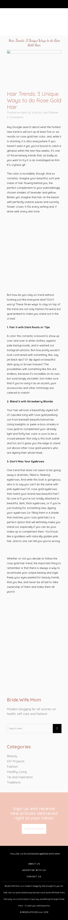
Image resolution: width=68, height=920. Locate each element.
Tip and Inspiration (20, 777)
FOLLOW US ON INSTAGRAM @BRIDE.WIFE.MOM (35, 854)
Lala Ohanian (50, 112)
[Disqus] (34, 644)
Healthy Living (17, 772)
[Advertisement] (34, 253)
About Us (34, 864)
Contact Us (34, 876)
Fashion (12, 766)
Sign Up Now (34, 828)
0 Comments (15, 117)
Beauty (12, 756)
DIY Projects (15, 761)
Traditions (14, 782)
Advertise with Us (34, 870)
